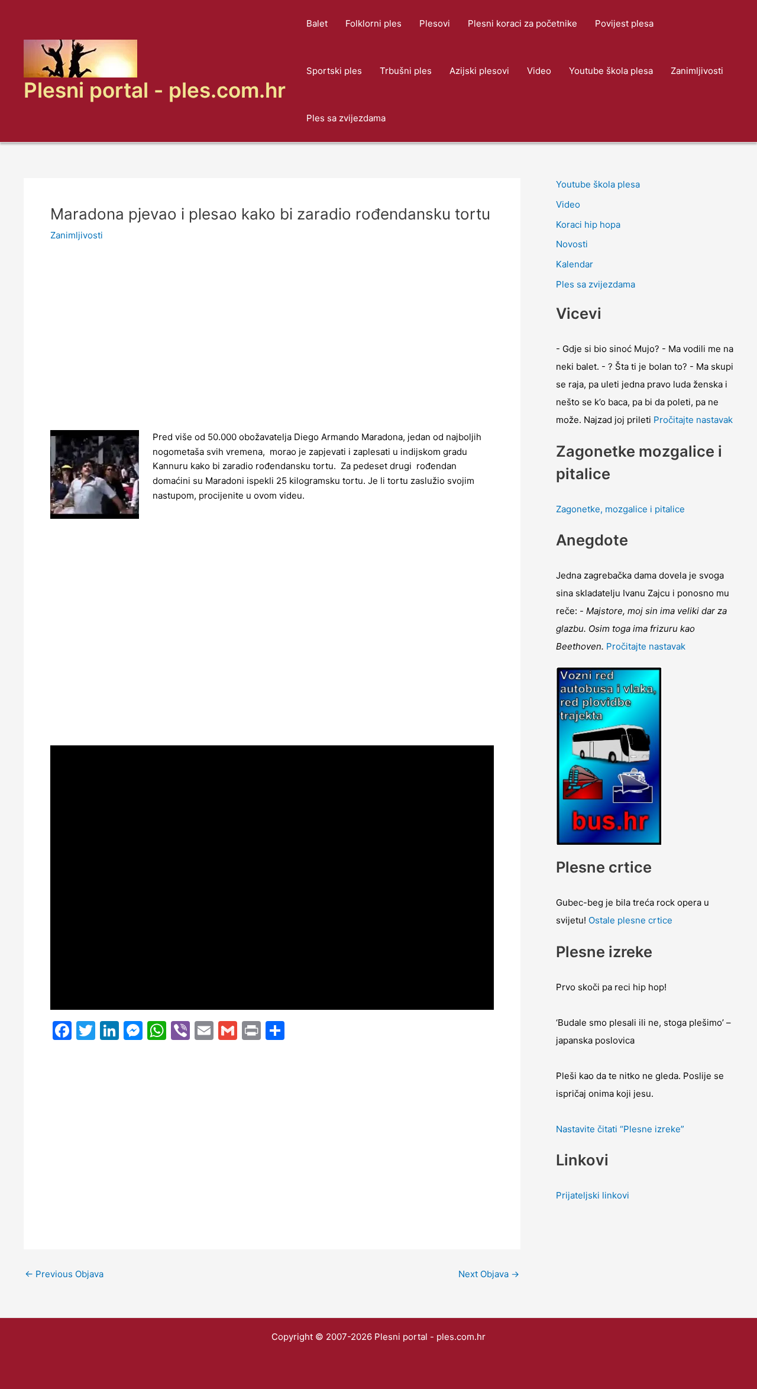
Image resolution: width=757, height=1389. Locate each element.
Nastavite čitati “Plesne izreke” (620, 1129)
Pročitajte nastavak (693, 419)
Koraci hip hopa (588, 224)
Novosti (572, 244)
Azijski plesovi (479, 70)
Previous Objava (64, 1274)
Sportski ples (334, 70)
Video (539, 70)
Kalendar (574, 264)
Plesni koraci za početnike (522, 23)
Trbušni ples (406, 70)
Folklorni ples (373, 23)
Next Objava (488, 1274)
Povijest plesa (624, 23)
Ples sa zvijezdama (346, 118)
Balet (317, 23)
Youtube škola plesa (611, 70)
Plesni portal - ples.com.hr (155, 89)
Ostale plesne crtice (630, 920)
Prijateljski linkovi (592, 1195)
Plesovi (434, 23)
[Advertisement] (272, 342)
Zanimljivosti (697, 70)
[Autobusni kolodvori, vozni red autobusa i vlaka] (609, 755)
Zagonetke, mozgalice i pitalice (620, 509)
